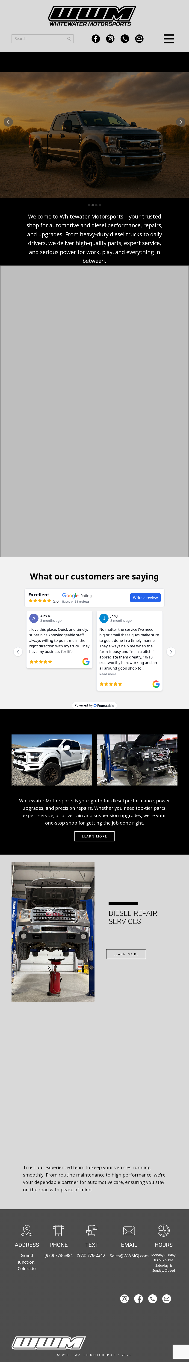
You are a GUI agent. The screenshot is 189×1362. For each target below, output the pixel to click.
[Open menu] (169, 38)
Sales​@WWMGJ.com (129, 1256)
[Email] (139, 38)
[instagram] (110, 38)
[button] (8, 122)
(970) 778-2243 (91, 1255)
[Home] (92, 16)
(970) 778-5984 (58, 1255)
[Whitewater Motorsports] (49, 1343)
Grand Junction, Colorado (27, 1262)
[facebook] (96, 38)
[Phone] (125, 38)
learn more (94, 836)
